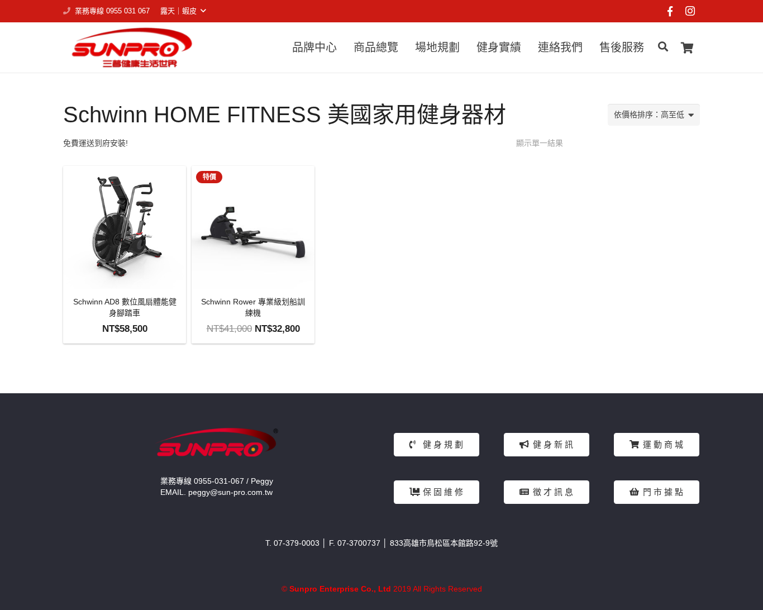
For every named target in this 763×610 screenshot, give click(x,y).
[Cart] (687, 47)
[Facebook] (670, 11)
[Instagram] (690, 11)
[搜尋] (663, 47)
